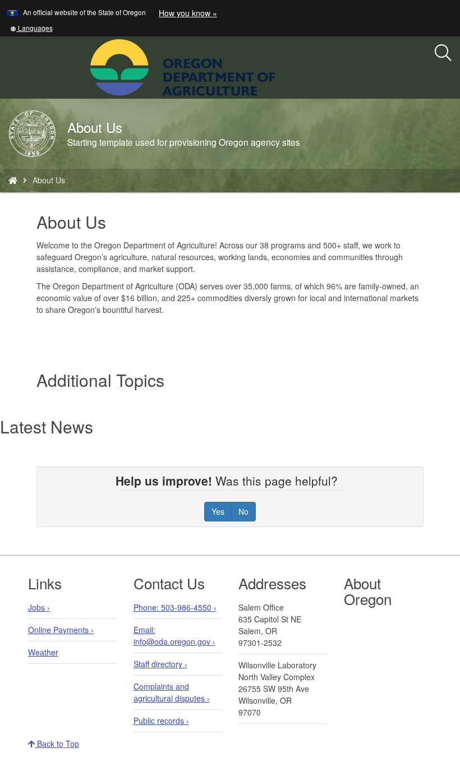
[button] (31, 28)
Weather (43, 652)
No (243, 511)
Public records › (161, 720)
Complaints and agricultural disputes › (172, 692)
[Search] (443, 53)
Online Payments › (61, 629)
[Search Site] (283, 66)
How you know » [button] (188, 13)
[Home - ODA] (12, 180)
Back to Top (57, 743)
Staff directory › (160, 663)
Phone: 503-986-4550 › (175, 607)
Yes (217, 511)
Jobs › (39, 607)
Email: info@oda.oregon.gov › (174, 635)
